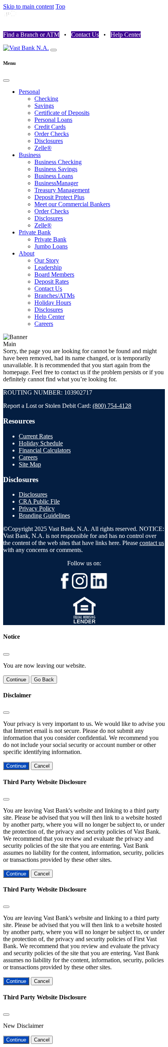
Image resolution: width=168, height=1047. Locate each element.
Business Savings (55, 169)
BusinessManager (56, 183)
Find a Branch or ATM (31, 34)
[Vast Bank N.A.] (26, 48)
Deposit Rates (51, 281)
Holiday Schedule (41, 443)
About (26, 253)
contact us (151, 543)
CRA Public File (39, 501)
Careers (43, 323)
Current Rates (36, 436)
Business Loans (53, 176)
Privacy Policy (37, 508)
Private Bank (35, 232)
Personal (29, 91)
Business (30, 155)
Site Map (30, 464)
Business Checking (58, 162)
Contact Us (85, 34)
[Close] (6, 80)
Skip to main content (28, 6)
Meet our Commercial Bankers (72, 204)
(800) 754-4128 (112, 405)
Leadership (48, 267)
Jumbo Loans (51, 246)
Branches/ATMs (54, 295)
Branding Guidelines (44, 515)
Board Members (54, 274)
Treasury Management (61, 190)
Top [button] (60, 6)
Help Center (126, 34)
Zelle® (43, 148)
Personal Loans (53, 119)
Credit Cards (50, 126)
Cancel (42, 766)
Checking (46, 98)
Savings (44, 105)
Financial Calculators (45, 450)
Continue (16, 680)
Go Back (44, 680)
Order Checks (51, 133)
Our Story (46, 260)
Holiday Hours (52, 302)
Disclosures (48, 141)
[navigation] (53, 50)
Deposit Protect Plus (59, 197)
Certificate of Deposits (61, 112)
